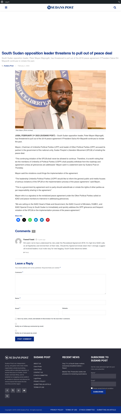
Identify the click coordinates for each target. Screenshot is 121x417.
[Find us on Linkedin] (7, 396)
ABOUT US (37, 363)
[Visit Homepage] (60, 7)
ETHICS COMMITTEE (41, 375)
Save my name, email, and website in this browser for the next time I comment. (43, 319)
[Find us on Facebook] (7, 390)
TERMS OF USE (39, 387)
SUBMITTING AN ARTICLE (42, 384)
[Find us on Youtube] (24, 390)
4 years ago (41, 239)
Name (18, 298)
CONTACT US (38, 372)
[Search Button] (115, 7)
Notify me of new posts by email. (26, 333)
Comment (19, 272)
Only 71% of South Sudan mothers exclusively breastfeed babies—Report (73, 365)
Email (17, 308)
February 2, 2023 (23, 66)
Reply (27, 252)
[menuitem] (2, 2)
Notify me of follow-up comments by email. (29, 326)
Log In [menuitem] (7, 2)
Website (65, 308)
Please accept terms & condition (103, 388)
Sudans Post (8, 66)
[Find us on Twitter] (13, 390)
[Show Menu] (6, 7)
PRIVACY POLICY (39, 381)
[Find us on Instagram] (18, 390)
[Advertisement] (60, 30)
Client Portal (38, 366)
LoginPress (37, 378)
